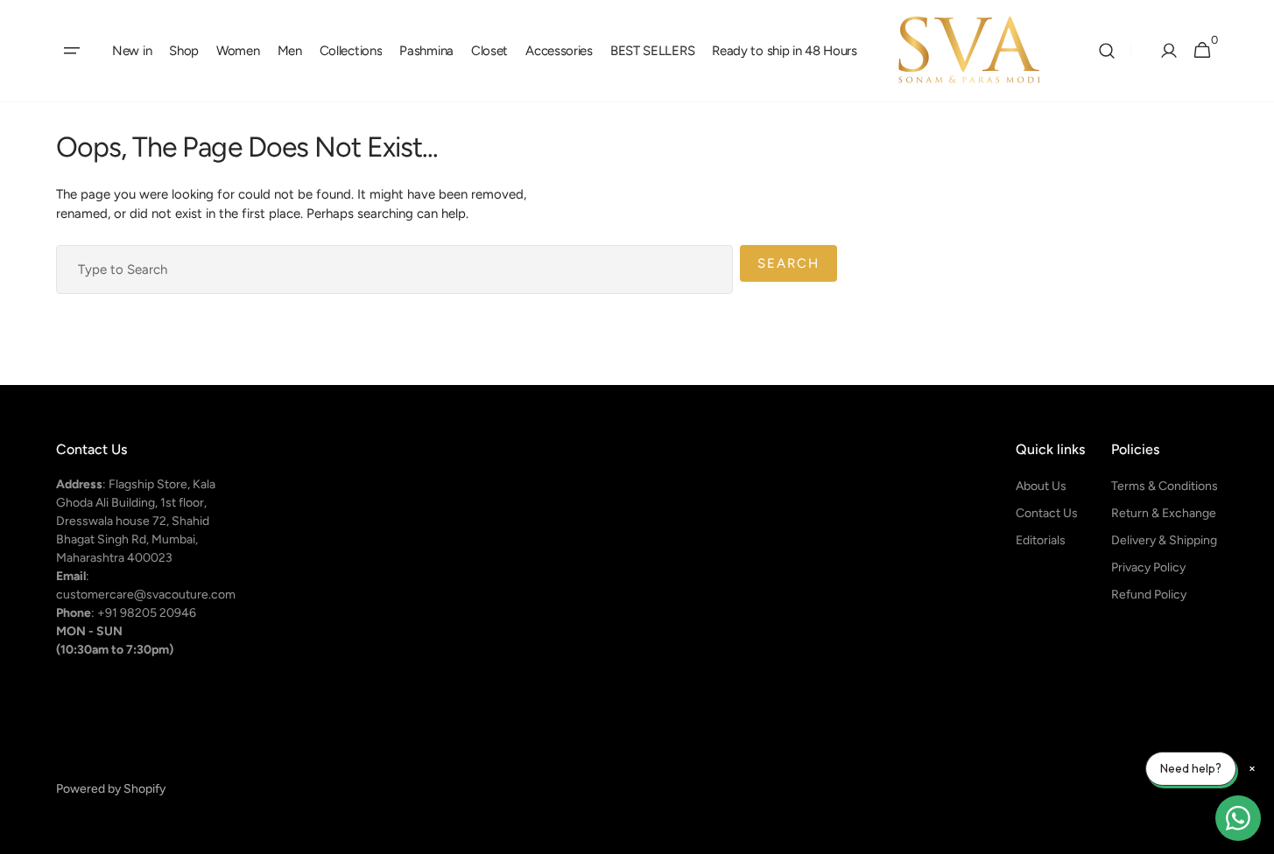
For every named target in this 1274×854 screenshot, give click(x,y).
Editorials (1041, 540)
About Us (1041, 486)
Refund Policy (1148, 594)
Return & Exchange (1163, 513)
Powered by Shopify (110, 788)
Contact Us (1047, 513)
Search (788, 263)
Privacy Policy (1148, 567)
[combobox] (394, 269)
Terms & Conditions (1164, 486)
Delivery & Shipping (1164, 540)
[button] (72, 51)
